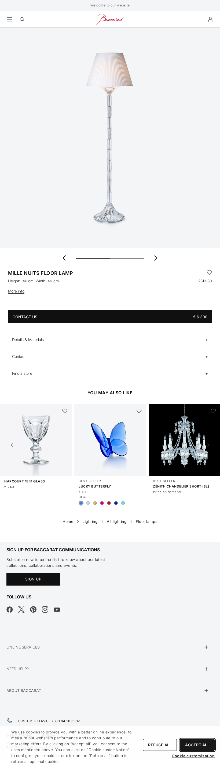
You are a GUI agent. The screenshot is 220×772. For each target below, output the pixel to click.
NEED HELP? (17, 668)
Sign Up (33, 579)
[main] (110, 276)
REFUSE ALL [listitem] (160, 745)
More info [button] (16, 291)
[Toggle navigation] (9, 19)
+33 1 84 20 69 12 (65, 721)
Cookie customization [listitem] (193, 756)
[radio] (81, 503)
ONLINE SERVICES (23, 647)
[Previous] (12, 445)
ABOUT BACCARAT (23, 690)
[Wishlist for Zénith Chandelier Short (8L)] (213, 411)
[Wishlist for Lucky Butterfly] (139, 411)
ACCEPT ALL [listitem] (197, 745)
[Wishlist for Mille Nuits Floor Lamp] (209, 273)
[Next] (207, 445)
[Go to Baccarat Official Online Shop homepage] (110, 19)
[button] (210, 19)
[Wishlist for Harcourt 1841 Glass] (64, 411)
